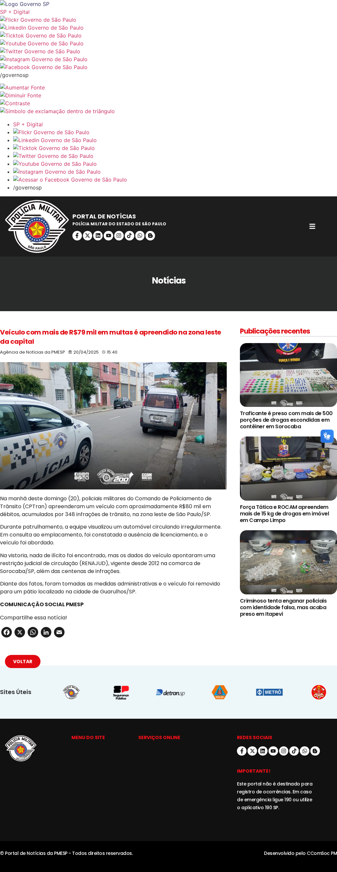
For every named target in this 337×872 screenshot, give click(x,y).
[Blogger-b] (150, 235)
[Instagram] (119, 235)
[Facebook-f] (77, 235)
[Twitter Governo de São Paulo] (175, 156)
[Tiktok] (129, 235)
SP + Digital (15, 12)
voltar (22, 661)
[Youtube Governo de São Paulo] (175, 164)
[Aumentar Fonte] (168, 87)
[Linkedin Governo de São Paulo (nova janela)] (168, 28)
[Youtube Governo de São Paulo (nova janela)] (168, 43)
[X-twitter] (87, 235)
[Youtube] (108, 235)
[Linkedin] (98, 235)
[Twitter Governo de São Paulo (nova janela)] (168, 51)
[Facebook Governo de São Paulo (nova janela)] (168, 67)
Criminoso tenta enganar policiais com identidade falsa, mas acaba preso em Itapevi (283, 607)
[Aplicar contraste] (168, 103)
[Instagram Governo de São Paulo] (168, 59)
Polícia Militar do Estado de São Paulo (119, 224)
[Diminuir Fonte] (168, 95)
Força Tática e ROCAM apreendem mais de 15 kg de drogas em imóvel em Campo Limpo (284, 513)
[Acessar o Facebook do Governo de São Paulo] (175, 180)
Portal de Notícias (104, 216)
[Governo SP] (168, 4)
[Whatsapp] (140, 235)
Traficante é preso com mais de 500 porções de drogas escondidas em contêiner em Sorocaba (286, 420)
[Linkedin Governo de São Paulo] (175, 140)
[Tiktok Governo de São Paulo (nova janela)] (168, 35)
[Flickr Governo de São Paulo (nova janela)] (168, 20)
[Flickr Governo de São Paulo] (175, 132)
